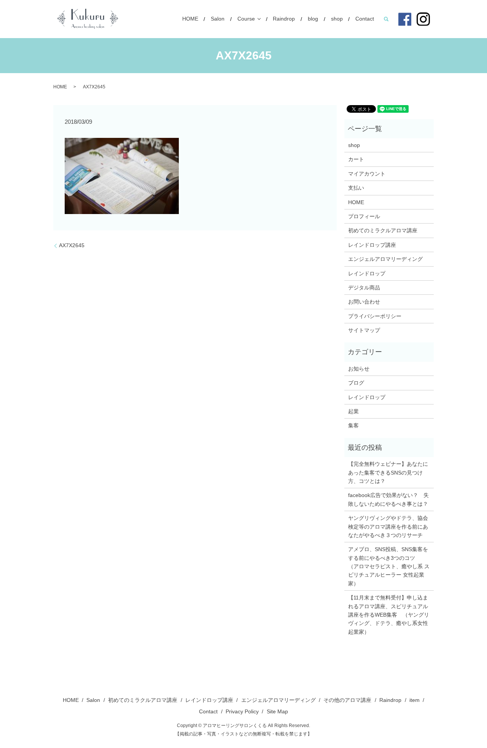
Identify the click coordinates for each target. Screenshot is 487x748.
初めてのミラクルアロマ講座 (382, 230)
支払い (356, 188)
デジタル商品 (364, 287)
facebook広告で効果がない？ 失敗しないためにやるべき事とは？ (388, 499)
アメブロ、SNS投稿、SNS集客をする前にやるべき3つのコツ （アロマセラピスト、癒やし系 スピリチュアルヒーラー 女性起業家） (389, 566)
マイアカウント (366, 174)
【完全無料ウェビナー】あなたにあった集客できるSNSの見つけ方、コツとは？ (388, 472)
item (414, 700)
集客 (353, 425)
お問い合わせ (364, 302)
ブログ (356, 383)
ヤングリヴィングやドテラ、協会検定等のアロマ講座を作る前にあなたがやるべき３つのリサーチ (388, 526)
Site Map (277, 711)
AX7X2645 (71, 245)
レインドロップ (366, 273)
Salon (217, 19)
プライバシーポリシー (374, 316)
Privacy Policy (242, 711)
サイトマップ (364, 330)
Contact (364, 19)
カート (356, 159)
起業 (353, 411)
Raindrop (284, 19)
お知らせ (358, 369)
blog (313, 19)
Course (246, 19)
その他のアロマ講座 (347, 700)
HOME (190, 19)
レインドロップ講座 (372, 245)
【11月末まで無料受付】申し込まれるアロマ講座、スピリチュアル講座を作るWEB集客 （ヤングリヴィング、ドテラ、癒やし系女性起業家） (388, 615)
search (386, 19)
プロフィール (364, 216)
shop (337, 19)
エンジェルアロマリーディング (385, 259)
